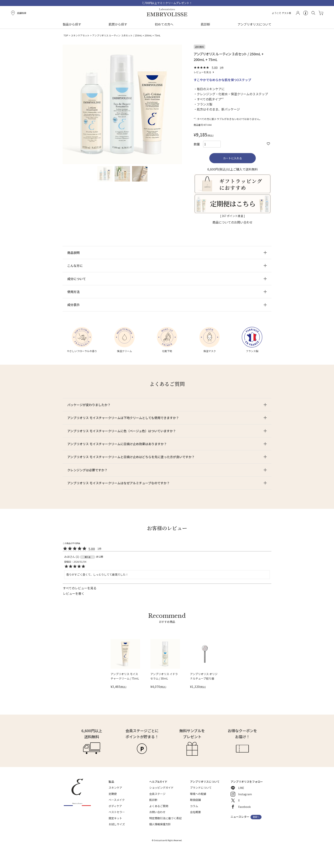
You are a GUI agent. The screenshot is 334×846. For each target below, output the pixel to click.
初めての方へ (164, 24)
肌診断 (205, 24)
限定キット (115, 818)
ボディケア (115, 806)
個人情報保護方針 (160, 824)
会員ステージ (157, 794)
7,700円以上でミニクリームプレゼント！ (167, 3)
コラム (194, 806)
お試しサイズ (117, 824)
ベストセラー (117, 812)
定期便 (113, 794)
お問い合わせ (157, 812)
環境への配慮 (198, 794)
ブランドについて (201, 787)
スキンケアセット (80, 35)
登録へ (256, 817)
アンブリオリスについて (254, 24)
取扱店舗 (195, 800)
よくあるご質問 (158, 806)
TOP (66, 35)
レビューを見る (202, 72)
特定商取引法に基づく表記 (165, 818)
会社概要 (195, 812)
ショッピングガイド (161, 787)
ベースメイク (117, 800)
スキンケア (115, 787)
